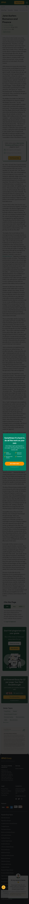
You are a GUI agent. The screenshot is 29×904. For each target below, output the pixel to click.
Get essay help (14, 463)
